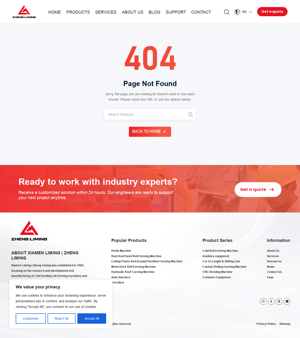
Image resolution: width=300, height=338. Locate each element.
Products (78, 12)
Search (226, 12)
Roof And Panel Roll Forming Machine (136, 256)
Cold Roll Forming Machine (220, 250)
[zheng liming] (24, 11)
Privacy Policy (266, 324)
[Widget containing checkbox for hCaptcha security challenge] (189, 220)
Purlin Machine (121, 250)
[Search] (190, 114)
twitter (279, 301)
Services (105, 12)
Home (54, 12)
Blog (154, 12)
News (270, 266)
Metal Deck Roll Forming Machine (133, 266)
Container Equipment (216, 277)
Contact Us (274, 272)
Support (176, 12)
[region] (60, 304)
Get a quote (272, 11)
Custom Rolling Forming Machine (224, 266)
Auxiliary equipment (215, 256)
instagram (263, 301)
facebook (271, 301)
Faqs (270, 277)
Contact (201, 12)
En (244, 11)
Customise (30, 318)
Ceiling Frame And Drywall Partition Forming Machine (146, 261)
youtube (287, 301)
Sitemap (284, 324)
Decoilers (117, 282)
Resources (274, 261)
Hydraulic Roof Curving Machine (132, 272)
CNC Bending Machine (217, 272)
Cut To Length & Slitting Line (221, 261)
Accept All (92, 318)
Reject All (61, 318)
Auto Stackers (121, 277)
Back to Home (146, 132)
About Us (132, 12)
